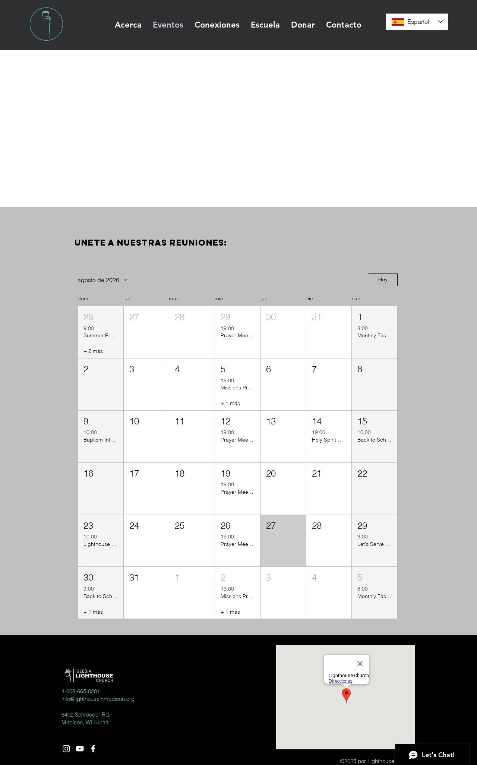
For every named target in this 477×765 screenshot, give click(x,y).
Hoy (383, 279)
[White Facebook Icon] (93, 748)
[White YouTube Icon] (80, 748)
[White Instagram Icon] (66, 748)
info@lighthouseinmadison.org (98, 698)
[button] (128, 25)
